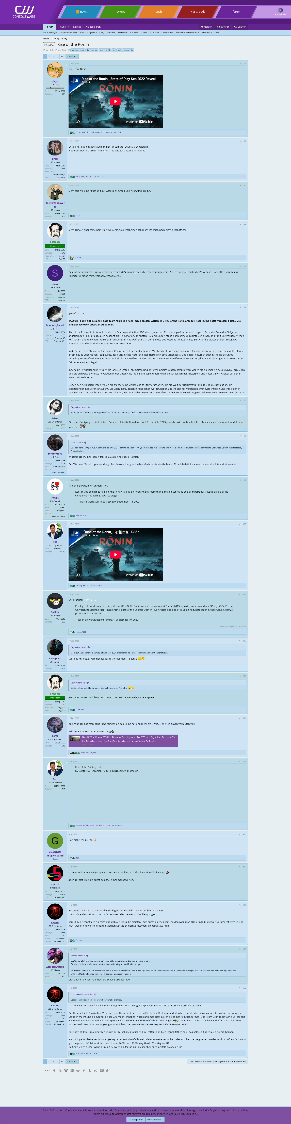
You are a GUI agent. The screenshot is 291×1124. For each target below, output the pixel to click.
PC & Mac (154, 32)
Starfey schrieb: (78, 682)
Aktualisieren (93, 26)
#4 (245, 224)
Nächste (71, 56)
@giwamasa (193, 606)
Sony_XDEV (90, 599)
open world (105, 50)
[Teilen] (240, 63)
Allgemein (92, 32)
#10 (244, 524)
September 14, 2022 (128, 501)
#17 (244, 866)
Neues (62, 26)
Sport (216, 32)
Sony (101, 32)
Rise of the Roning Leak (88, 767)
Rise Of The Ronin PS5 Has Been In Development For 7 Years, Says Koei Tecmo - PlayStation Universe (138, 737)
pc (114, 50)
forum (236, 11)
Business (134, 32)
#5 (245, 266)
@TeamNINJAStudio (174, 606)
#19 (244, 949)
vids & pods (197, 11)
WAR (82, 32)
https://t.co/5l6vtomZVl (221, 609)
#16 (244, 834)
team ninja (128, 50)
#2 (245, 141)
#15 (244, 761)
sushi (159, 11)
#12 (244, 640)
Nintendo (111, 32)
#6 (245, 307)
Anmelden (280, 14)
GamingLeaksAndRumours (123, 770)
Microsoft (122, 32)
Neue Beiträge (50, 32)
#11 (244, 594)
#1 (245, 63)
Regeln (77, 26)
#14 (244, 718)
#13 (244, 676)
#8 (245, 436)
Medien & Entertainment (187, 32)
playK (48, 50)
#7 (245, 400)
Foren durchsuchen (68, 32)
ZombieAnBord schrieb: (82, 994)
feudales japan (78, 50)
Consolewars (167, 32)
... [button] (57, 56)
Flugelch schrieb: (78, 407)
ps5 (119, 50)
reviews (120, 11)
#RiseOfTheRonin (130, 606)
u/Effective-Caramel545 (92, 770)
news (83, 11)
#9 (245, 480)
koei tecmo (92, 50)
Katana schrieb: (78, 955)
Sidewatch (207, 32)
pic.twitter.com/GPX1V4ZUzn (91, 613)
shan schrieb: (77, 442)
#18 (244, 905)
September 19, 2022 (127, 619)
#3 (245, 185)
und (89, 585)
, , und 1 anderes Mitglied (98, 132)
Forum (49, 26)
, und (89, 176)
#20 (244, 988)
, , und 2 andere (99, 825)
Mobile (144, 32)
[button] (68, 27)
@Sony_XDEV (217, 606)
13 (62, 56)
